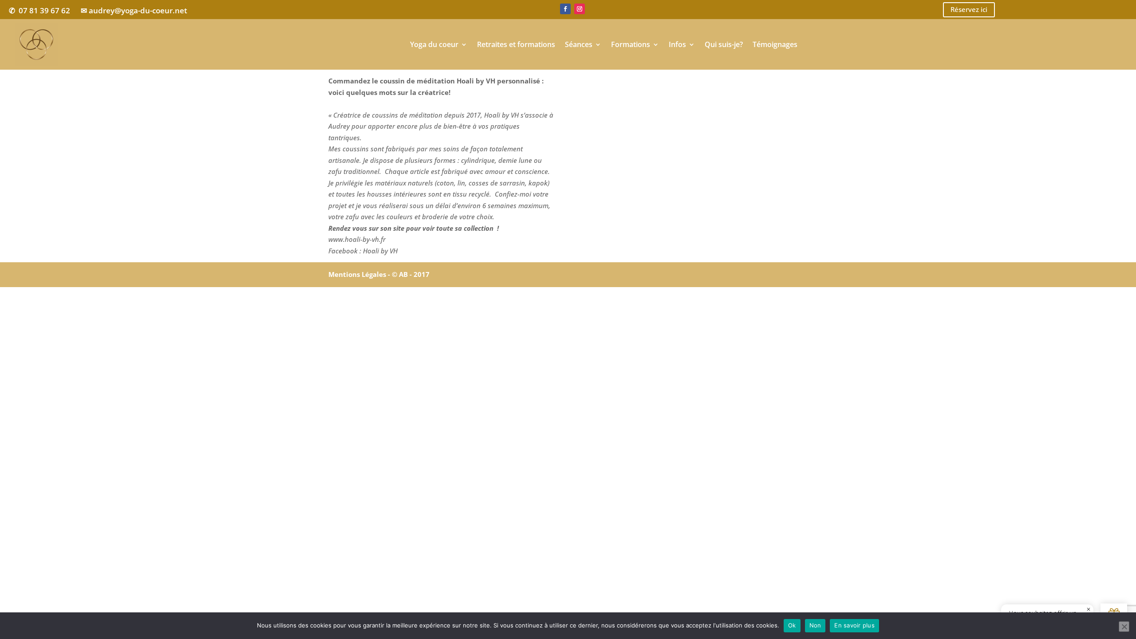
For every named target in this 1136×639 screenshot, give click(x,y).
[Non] (1124, 626)
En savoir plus (854, 625)
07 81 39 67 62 (44, 10)
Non (815, 625)
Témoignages (775, 44)
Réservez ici (969, 9)
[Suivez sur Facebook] (565, 9)
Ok (792, 625)
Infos (677, 44)
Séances (578, 44)
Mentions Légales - (360, 274)
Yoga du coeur (434, 44)
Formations (630, 44)
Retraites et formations (516, 44)
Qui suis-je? (724, 44)
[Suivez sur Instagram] (579, 9)
